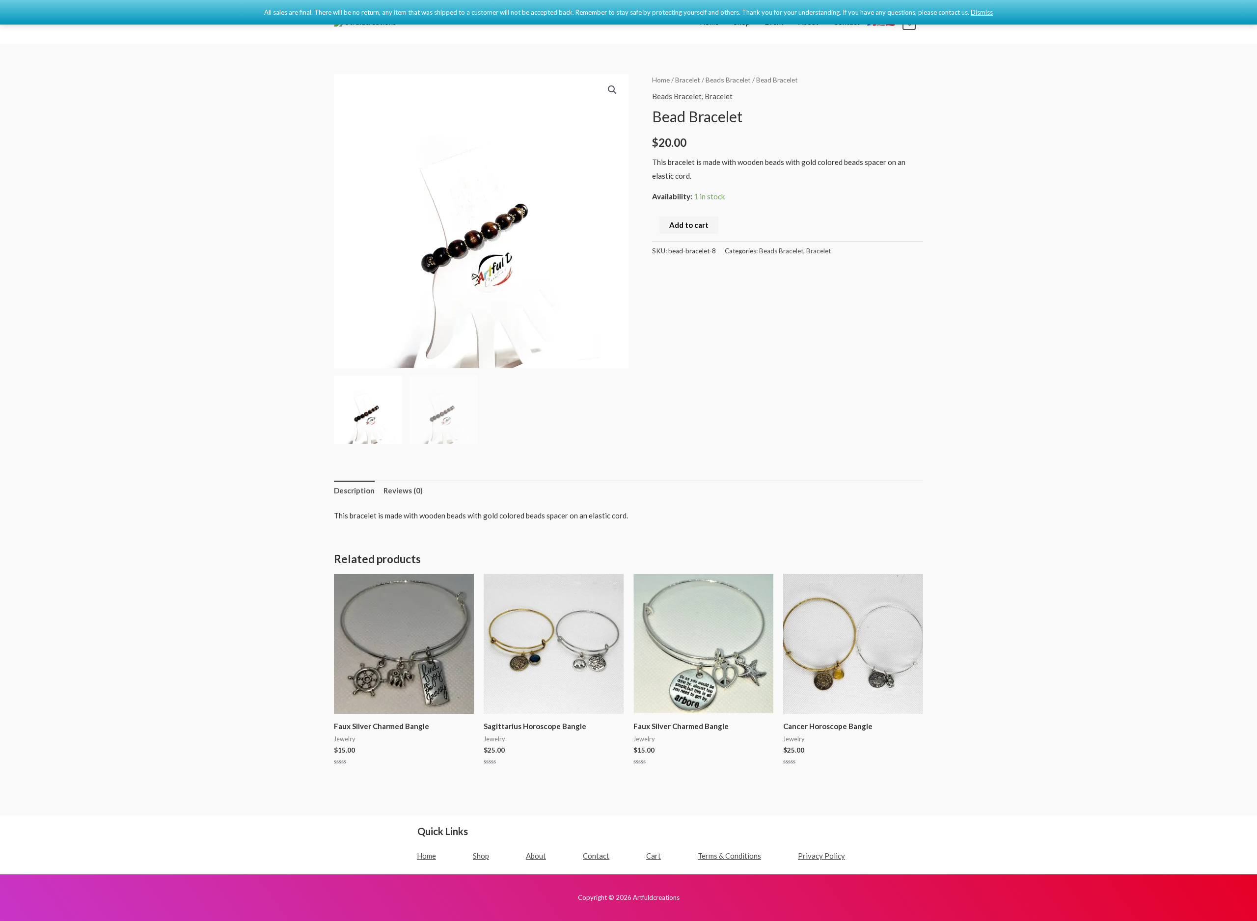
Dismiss (982, 12)
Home (661, 80)
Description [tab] (354, 490)
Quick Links (442, 831)
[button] (612, 90)
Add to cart (689, 224)
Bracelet (687, 80)
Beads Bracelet (728, 80)
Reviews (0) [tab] (403, 490)
